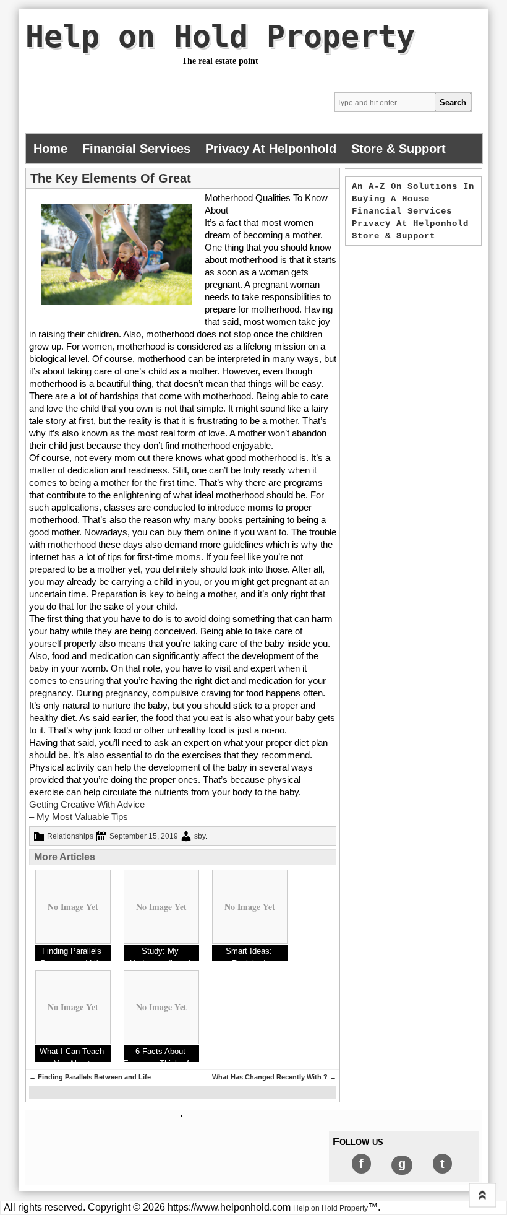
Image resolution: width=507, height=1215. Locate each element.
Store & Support (398, 148)
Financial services (136, 148)
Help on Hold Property (220, 36)
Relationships (70, 836)
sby (199, 836)
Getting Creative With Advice (87, 804)
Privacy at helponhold (270, 148)
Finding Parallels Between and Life (90, 1077)
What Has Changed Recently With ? (274, 1077)
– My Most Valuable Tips (78, 816)
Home (50, 148)
